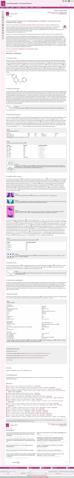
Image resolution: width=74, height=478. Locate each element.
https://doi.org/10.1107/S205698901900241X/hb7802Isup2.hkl (35, 355)
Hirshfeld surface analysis (32, 48)
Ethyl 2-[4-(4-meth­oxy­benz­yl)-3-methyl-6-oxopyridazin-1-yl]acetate (20, 450)
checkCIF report (9, 359)
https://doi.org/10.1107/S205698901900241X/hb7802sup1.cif (39, 353)
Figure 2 (16, 164)
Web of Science (28, 396)
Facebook (55, 467)
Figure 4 (16, 200)
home (2, 7)
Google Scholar (52, 387)
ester (25, 48)
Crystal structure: (9, 353)
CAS (53, 389)
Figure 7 (16, 271)
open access (38, 7)
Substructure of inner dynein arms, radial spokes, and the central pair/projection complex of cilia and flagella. (50, 454)
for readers (26, 7)
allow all (34, 476)
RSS (69, 467)
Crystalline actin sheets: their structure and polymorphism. (49, 450)
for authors (19, 7)
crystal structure (52, 21)
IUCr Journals (46, 387)
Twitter (43, 467)
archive (7, 7)
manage (46, 476)
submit (32, 7)
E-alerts (30, 467)
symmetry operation (13, 126)
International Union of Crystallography (39, 475)
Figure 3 (16, 194)
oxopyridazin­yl (21, 48)
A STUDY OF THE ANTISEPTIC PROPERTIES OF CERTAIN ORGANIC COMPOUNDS (50, 446)
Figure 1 (16, 106)
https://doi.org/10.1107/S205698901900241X (59, 13)
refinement (24, 296)
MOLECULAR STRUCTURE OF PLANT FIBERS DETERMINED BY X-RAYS (52, 433)
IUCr (66, 1)
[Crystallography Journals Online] (63, 1)
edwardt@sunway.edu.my (21, 32)
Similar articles (9, 53)
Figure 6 (16, 254)
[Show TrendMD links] (66, 462)
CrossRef (40, 387)
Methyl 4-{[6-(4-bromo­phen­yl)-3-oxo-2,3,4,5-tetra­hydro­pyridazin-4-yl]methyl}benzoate (19, 446)
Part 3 (53, 12)
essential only (41, 476)
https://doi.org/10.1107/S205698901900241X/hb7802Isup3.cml (31, 357)
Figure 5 (16, 210)
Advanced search (58, 473)
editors (13, 7)
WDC (72, 1)
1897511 (15, 51)
